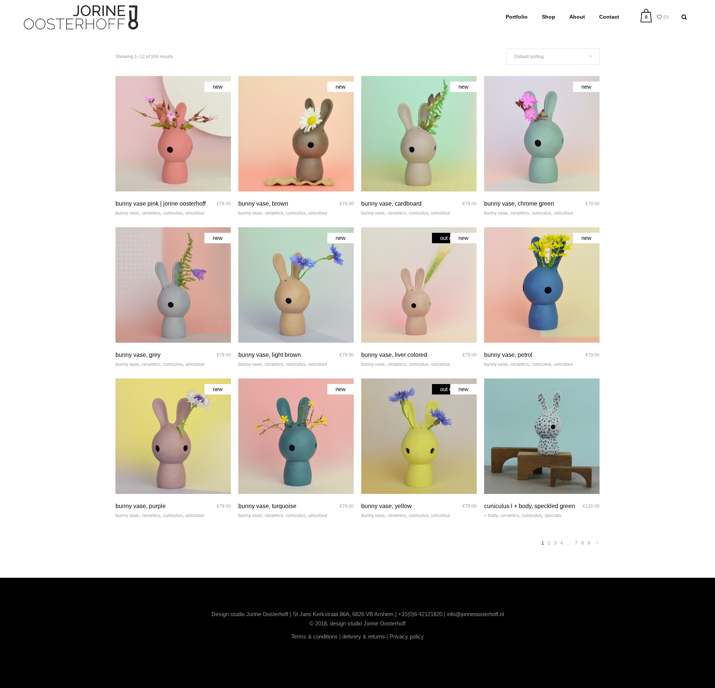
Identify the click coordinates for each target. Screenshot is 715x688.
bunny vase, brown (263, 203)
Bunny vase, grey (138, 355)
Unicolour (194, 213)
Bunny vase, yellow (386, 506)
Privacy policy (407, 636)
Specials (552, 515)
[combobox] (553, 56)
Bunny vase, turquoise (267, 506)
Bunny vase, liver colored (394, 355)
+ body (491, 515)
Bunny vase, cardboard (391, 203)
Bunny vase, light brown (269, 355)
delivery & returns (363, 636)
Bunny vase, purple (140, 506)
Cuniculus (172, 213)
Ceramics (151, 213)
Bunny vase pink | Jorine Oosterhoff (160, 203)
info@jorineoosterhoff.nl (475, 614)
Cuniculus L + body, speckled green (529, 506)
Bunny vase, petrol (508, 355)
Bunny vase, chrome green (519, 203)
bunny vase (127, 213)
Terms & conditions (314, 636)
